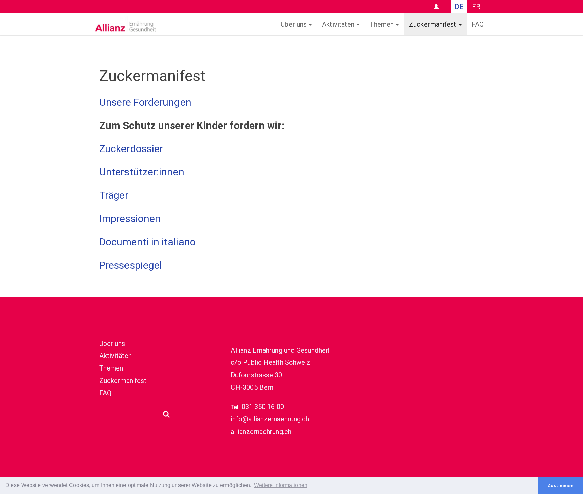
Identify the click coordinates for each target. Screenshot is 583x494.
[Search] (166, 414)
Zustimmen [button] (561, 485)
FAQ (478, 24)
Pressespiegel (130, 265)
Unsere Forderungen (145, 102)
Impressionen (130, 218)
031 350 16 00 (263, 407)
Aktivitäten (339, 24)
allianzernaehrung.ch (261, 432)
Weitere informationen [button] (280, 485)
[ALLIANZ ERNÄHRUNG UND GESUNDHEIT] (161, 24)
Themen (382, 24)
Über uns (294, 24)
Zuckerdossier (131, 149)
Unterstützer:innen (141, 172)
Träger (114, 195)
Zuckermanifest (433, 24)
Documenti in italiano (147, 242)
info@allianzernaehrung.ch (270, 419)
